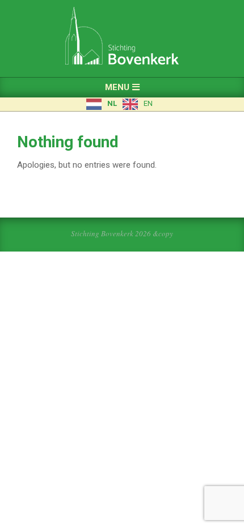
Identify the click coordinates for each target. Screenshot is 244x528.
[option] (137, 104)
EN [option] (148, 103)
